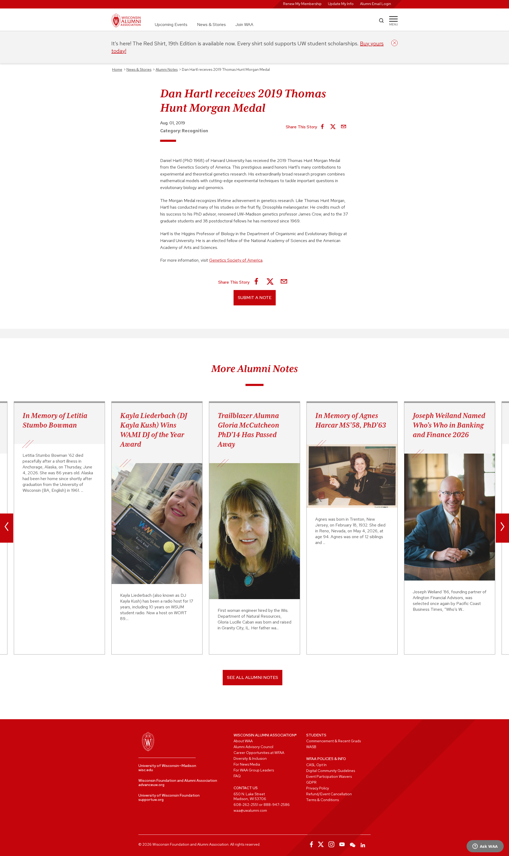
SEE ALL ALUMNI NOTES (252, 677)
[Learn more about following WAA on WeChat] (352, 844)
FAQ (237, 776)
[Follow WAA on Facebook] (310, 844)
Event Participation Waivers (329, 776)
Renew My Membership (302, 3)
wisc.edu (145, 769)
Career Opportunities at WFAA (259, 752)
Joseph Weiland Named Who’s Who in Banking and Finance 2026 (449, 425)
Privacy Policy (317, 788)
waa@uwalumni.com (250, 810)
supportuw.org (151, 799)
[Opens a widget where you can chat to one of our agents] (485, 846)
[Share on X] (333, 127)
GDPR (311, 782)
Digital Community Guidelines (330, 770)
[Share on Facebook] (322, 127)
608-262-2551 (246, 804)
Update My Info (341, 3)
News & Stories (211, 24)
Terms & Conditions (322, 799)
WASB (311, 746)
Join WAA (244, 24)
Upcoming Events (171, 24)
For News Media (247, 764)
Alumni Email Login (375, 3)
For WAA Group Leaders (254, 770)
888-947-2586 (277, 804)
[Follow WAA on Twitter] (321, 844)
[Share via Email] (343, 127)
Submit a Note (254, 297)
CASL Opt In (316, 764)
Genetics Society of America (235, 260)
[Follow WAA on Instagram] (331, 844)
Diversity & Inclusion (250, 758)
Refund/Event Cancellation (329, 794)
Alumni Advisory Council (253, 746)
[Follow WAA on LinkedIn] (363, 844)
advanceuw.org (151, 784)
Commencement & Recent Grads (333, 741)
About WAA (243, 741)
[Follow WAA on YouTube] (342, 844)
